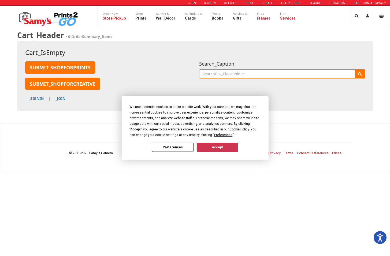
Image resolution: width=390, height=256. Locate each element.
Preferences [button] (223, 135)
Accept (217, 147)
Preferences (173, 147)
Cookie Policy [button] (239, 129)
